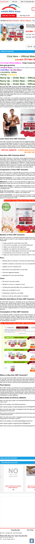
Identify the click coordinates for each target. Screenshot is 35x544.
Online (14, 72)
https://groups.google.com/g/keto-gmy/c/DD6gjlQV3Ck (15, 423)
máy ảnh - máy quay (25, 20)
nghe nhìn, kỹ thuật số (12, 20)
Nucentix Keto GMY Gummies (9, 87)
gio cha (2, 533)
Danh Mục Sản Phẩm (8, 15)
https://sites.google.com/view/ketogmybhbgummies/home (16, 421)
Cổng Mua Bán (4, 1)
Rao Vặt (14, 1)
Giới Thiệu (30, 530)
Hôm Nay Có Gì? (25, 15)
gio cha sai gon (17, 533)
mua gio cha (8, 533)
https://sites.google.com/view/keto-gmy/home (13, 404)
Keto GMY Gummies (6, 141)
